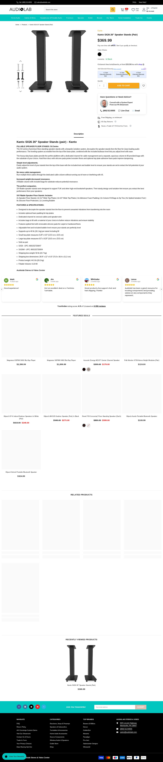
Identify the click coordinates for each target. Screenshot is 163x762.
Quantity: (100, 81)
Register (154, 8)
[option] (59, 61)
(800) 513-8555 (27, 2)
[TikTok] (31, 706)
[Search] (79, 9)
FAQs (134, 2)
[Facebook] (19, 706)
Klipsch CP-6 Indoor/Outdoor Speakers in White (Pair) (21, 417)
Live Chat (123, 111)
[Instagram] (25, 706)
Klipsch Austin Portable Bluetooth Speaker (142, 416)
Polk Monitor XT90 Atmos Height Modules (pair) (141, 360)
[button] (20, 61)
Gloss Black (84, 425)
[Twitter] (43, 706)
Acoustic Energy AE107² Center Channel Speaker (101, 360)
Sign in (147, 8)
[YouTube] (37, 706)
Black (99, 54)
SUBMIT (140, 707)
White (104, 54)
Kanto (100, 31)
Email (136, 111)
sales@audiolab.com (43, 2)
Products (24, 24)
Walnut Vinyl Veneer (88, 369)
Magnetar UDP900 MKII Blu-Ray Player (21, 360)
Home (17, 24)
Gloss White (88, 425)
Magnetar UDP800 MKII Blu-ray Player (61, 360)
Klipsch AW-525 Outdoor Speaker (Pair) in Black (61, 416)
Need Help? (142, 2)
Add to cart (123, 86)
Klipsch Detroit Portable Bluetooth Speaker (21, 472)
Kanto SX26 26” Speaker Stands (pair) (81, 685)
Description (79, 134)
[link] (143, 85)
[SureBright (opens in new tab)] (143, 68)
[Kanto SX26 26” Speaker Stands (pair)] (81, 663)
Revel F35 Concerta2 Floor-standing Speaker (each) (101, 416)
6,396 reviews (100, 306)
